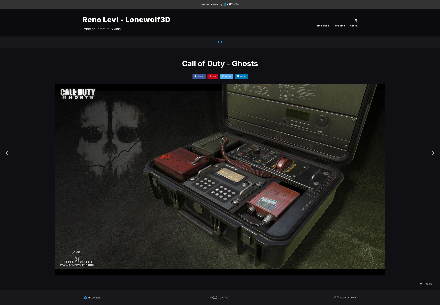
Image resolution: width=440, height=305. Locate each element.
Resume (339, 25)
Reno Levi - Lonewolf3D (126, 19)
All (220, 42)
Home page (322, 25)
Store (354, 25)
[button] (425, 283)
